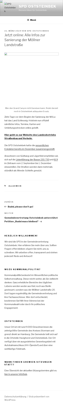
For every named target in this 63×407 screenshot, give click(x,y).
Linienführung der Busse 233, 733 (32, 159)
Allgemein (15, 186)
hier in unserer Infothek (15, 374)
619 (56, 159)
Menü (33, 20)
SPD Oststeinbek (37, 6)
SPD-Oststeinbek (38, 31)
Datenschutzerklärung (15, 396)
